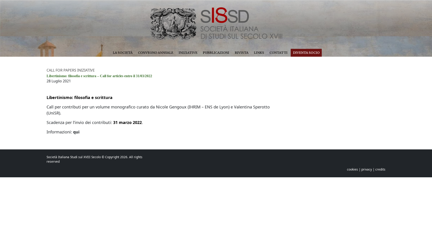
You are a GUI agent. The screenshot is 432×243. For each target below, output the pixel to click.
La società (123, 53)
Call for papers (62, 70)
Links (259, 53)
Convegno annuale (155, 53)
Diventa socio (306, 53)
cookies (352, 169)
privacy (366, 169)
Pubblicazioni (216, 53)
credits (380, 169)
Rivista (241, 53)
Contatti (279, 53)
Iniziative (188, 53)
